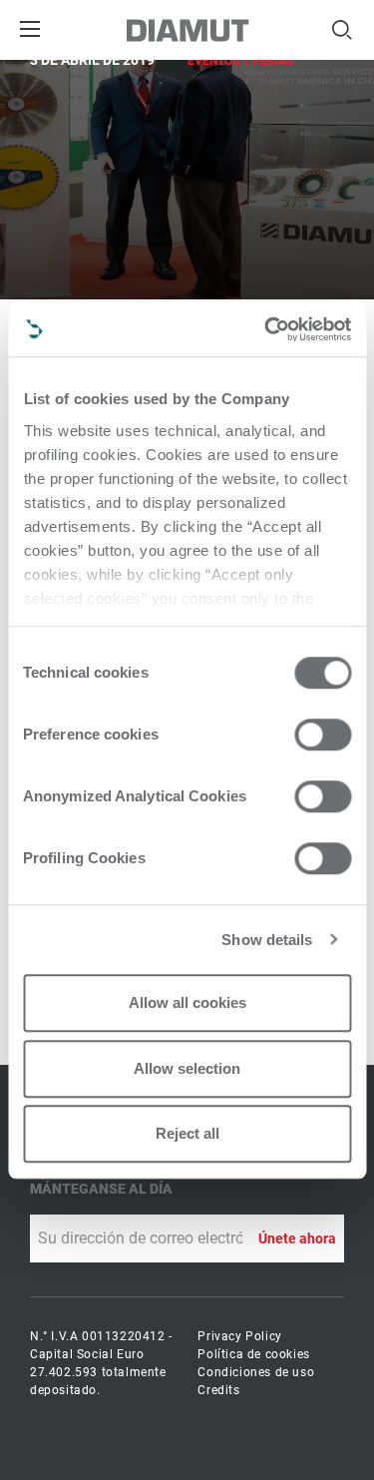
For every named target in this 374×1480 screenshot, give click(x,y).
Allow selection (187, 1068)
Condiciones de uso (255, 1372)
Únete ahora (297, 1238)
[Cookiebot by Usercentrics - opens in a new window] (266, 329)
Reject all (187, 1133)
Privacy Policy (239, 1336)
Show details (266, 939)
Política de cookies (253, 1354)
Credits (218, 1390)
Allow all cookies (187, 1002)
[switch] (322, 734)
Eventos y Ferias (240, 61)
